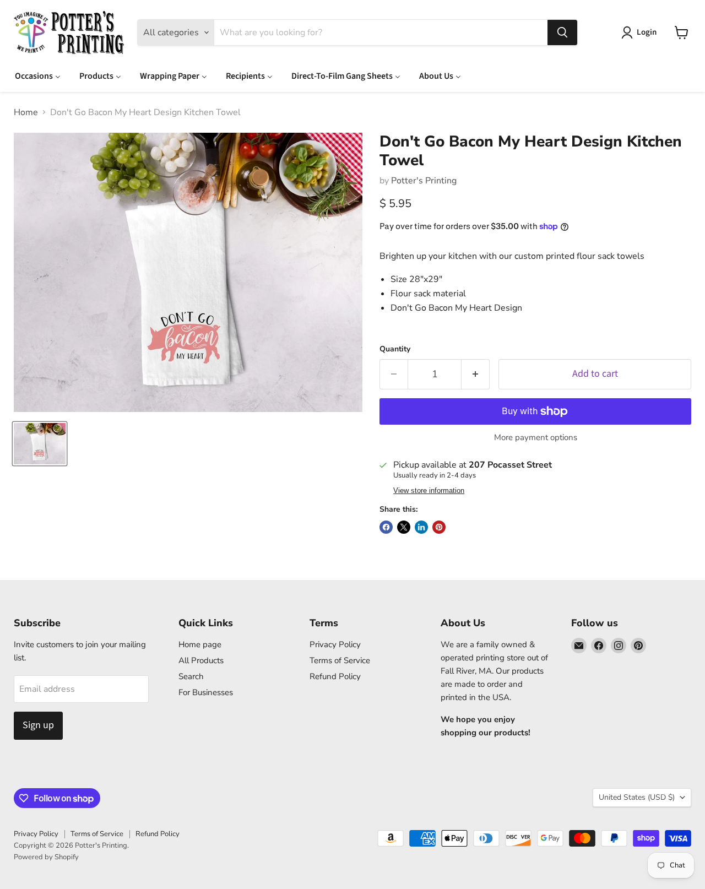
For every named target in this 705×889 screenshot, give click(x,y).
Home (26, 112)
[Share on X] (403, 527)
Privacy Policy (335, 644)
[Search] (562, 32)
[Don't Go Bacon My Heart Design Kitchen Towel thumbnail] (40, 443)
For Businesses (205, 692)
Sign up (38, 725)
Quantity (394, 349)
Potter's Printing (424, 181)
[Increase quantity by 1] (476, 374)
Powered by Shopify (46, 857)
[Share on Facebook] (386, 527)
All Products (201, 660)
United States (637, 797)
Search (191, 676)
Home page (199, 644)
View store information (428, 491)
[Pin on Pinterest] (439, 527)
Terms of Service (340, 660)
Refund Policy (335, 676)
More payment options (535, 437)
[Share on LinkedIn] (421, 527)
